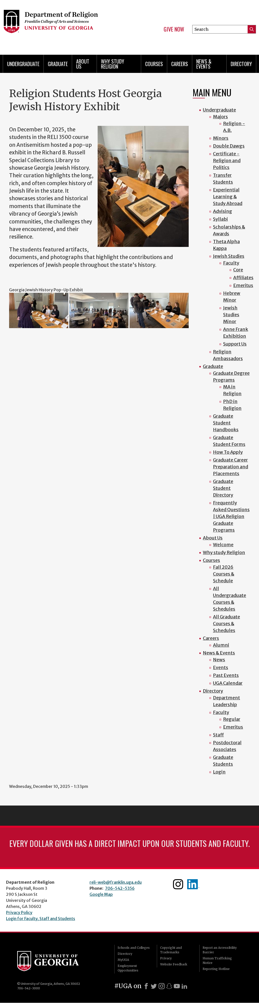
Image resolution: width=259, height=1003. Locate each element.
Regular (231, 719)
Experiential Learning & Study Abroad (227, 196)
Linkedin (193, 884)
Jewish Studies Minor (231, 314)
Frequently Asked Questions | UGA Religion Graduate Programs (231, 516)
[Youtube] (177, 986)
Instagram (178, 884)
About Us (82, 64)
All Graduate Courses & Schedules (226, 623)
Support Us (235, 344)
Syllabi (220, 219)
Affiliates (243, 277)
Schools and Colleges (134, 948)
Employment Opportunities (128, 968)
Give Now (174, 29)
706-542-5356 (120, 888)
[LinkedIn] (184, 986)
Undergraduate (23, 64)
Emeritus (243, 285)
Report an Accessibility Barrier (220, 950)
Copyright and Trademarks (171, 950)
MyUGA (123, 960)
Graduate (58, 64)
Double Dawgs (229, 146)
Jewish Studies (228, 256)
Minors (220, 138)
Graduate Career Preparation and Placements (230, 466)
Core (238, 270)
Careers (179, 64)
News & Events (203, 64)
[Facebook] (146, 986)
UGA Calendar (228, 683)
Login (219, 772)
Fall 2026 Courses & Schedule (223, 574)
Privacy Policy (19, 912)
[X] (154, 986)
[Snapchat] (169, 986)
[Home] (60, 25)
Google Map (101, 894)
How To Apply (228, 452)
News (219, 660)
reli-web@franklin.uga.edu (116, 882)
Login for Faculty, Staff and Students (40, 918)
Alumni (221, 645)
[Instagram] (162, 986)
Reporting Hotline (216, 969)
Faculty (231, 263)
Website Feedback (173, 964)
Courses (154, 64)
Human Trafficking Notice (217, 960)
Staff (218, 735)
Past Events (226, 675)
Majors (220, 117)
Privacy (166, 958)
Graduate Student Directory (223, 488)
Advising (222, 211)
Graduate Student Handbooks (226, 423)
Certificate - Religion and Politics (227, 160)
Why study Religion (112, 64)
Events (220, 667)
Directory (241, 64)
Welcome (223, 545)
